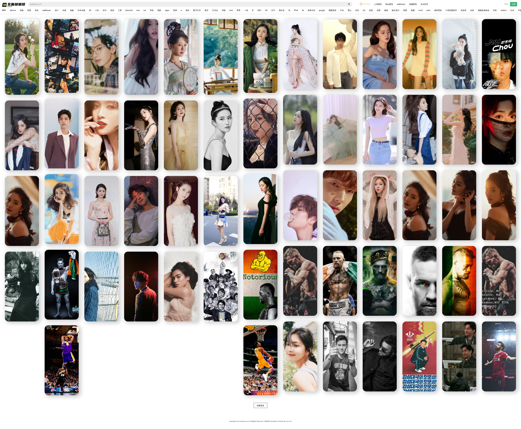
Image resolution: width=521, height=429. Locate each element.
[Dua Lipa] (181, 287)
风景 (29, 10)
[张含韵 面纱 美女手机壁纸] (499, 130)
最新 (4, 10)
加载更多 (260, 405)
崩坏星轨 (438, 10)
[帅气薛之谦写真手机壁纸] (141, 287)
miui (231, 10)
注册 (513, 4)
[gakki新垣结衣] (101, 287)
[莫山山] (181, 135)
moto (420, 10)
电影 (159, 10)
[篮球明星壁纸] (62, 360)
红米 (512, 10)
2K (90, 10)
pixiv (428, 10)
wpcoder (289, 421)
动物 (21, 10)
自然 (472, 10)
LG (364, 10)
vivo (138, 10)
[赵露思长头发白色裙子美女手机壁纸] (141, 57)
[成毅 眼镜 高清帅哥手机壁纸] (101, 57)
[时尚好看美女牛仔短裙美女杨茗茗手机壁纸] (380, 130)
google (322, 10)
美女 (37, 10)
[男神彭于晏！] (340, 356)
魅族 (386, 10)
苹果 (238, 10)
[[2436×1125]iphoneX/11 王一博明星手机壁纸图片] (300, 205)
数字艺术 (197, 10)
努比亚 (282, 10)
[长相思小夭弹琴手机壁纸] (221, 57)
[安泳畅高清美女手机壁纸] (419, 130)
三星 (120, 10)
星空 (206, 10)
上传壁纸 (378, 4)
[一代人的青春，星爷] (221, 287)
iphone (13, 10)
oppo (167, 10)
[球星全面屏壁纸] (499, 356)
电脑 (413, 10)
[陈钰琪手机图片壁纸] (181, 211)
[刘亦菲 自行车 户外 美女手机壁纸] (22, 57)
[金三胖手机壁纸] (419, 356)
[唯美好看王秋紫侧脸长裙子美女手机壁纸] (459, 130)
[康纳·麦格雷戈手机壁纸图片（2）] (459, 281)
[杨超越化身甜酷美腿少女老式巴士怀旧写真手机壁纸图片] (419, 54)
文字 (273, 10)
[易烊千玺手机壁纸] (141, 211)
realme (504, 10)
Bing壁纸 (389, 4)
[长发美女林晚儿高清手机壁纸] (300, 130)
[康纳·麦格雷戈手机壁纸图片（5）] (340, 281)
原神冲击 (311, 10)
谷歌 (495, 10)
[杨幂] (300, 54)
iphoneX (129, 10)
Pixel (296, 10)
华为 (105, 10)
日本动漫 (81, 10)
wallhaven (401, 4)
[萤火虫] (101, 211)
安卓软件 (424, 4)
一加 (246, 10)
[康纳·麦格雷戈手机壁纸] (260, 285)
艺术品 (215, 10)
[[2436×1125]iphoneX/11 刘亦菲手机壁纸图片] (221, 135)
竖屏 (175, 10)
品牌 (378, 10)
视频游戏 (332, 10)
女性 (357, 10)
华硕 (223, 10)
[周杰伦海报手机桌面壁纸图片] (499, 54)
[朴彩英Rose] (380, 205)
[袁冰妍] (141, 135)
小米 (97, 10)
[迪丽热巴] (260, 134)
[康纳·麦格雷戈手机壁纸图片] (499, 281)
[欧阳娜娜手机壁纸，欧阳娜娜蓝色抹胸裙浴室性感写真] (380, 54)
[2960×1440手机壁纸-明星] (380, 356)
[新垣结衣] (22, 287)
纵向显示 (395, 10)
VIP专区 (366, 4)
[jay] (62, 56)
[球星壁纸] (260, 360)
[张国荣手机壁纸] (459, 356)
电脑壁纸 (413, 4)
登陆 (506, 4)
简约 (259, 10)
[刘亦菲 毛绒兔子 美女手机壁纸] (459, 54)
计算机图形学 (451, 10)
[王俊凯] (340, 54)
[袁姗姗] (221, 211)
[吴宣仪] (101, 135)
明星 (405, 10)
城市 (187, 10)
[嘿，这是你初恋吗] (300, 356)
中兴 (342, 10)
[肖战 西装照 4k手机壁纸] (62, 134)
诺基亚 (463, 10)
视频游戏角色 (483, 10)
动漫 (64, 10)
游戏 (112, 10)
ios (145, 10)
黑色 (152, 10)
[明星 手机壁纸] (260, 56)
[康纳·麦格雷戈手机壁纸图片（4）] (380, 281)
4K (266, 10)
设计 (57, 10)
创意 (371, 10)
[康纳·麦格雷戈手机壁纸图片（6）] (300, 281)
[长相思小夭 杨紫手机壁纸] (181, 57)
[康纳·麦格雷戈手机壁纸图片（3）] (419, 281)
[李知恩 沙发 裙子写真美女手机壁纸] (340, 130)
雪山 (349, 10)
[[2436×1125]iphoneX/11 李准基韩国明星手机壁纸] (340, 205)
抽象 (72, 10)
